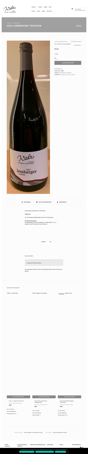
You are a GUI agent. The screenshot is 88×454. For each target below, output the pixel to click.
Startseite (9, 23)
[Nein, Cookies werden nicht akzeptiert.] (67, 452)
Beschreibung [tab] (27, 202)
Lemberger (72, 74)
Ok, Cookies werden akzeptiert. (27, 451)
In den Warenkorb (68, 62)
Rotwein (68, 74)
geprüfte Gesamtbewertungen (61, 41)
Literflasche (63, 74)
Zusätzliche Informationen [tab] (44, 202)
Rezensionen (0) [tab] (62, 202)
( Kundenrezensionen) (76, 41)
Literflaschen (16, 23)
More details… (77, 45)
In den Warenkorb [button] (19, 396)
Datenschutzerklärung (60, 451)
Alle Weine (68, 72)
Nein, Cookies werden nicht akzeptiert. (44, 451)
